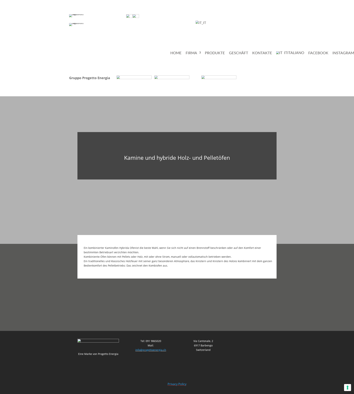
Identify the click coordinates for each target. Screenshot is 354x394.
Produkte (215, 53)
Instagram (343, 53)
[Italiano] (201, 23)
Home (176, 53)
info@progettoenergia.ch (150, 350)
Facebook (318, 53)
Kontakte (262, 53)
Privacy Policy (177, 384)
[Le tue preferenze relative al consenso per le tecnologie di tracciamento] (347, 387)
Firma (191, 53)
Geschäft (238, 53)
